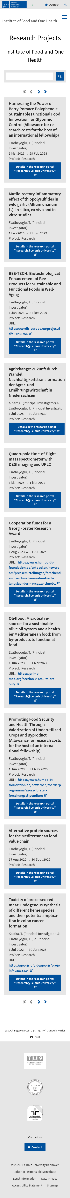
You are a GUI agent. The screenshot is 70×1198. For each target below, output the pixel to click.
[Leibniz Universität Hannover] (14, 4)
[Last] (45, 91)
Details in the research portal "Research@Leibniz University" (35, 169)
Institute (50, 1172)
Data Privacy (49, 1178)
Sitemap (52, 1185)
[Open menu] (64, 18)
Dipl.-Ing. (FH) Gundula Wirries (48, 1030)
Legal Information (24, 1178)
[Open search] (66, 5)
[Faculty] (32, 5)
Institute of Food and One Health (29, 21)
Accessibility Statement (27, 1185)
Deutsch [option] (54, 4)
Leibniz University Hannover (40, 1165)
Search (60, 76)
